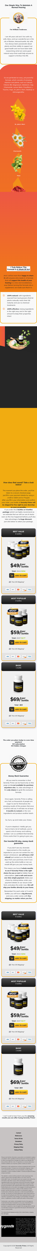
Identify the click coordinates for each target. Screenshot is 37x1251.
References (18, 1136)
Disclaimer (18, 1141)
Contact (18, 1133)
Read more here (13, 1213)
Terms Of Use (18, 1138)
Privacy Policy (18, 1144)
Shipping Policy (18, 1147)
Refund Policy (18, 1150)
